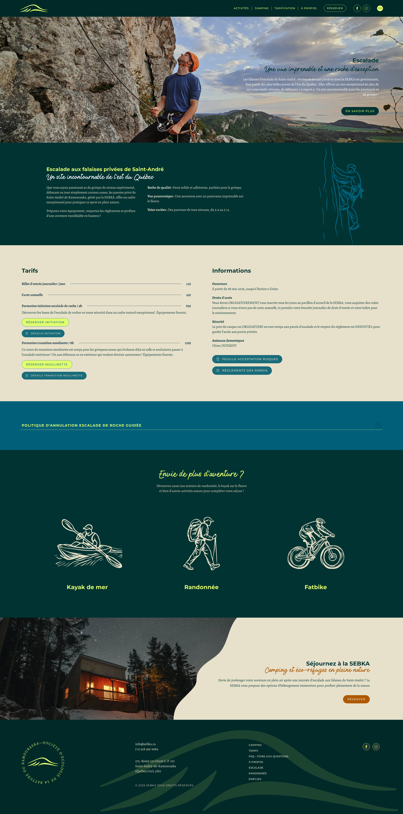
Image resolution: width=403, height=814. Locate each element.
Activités (241, 8)
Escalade (256, 767)
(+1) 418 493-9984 (146, 749)
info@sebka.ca (145, 744)
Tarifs (253, 750)
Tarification (285, 8)
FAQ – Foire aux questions (268, 756)
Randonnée (258, 773)
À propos (309, 8)
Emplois (255, 779)
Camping (262, 8)
